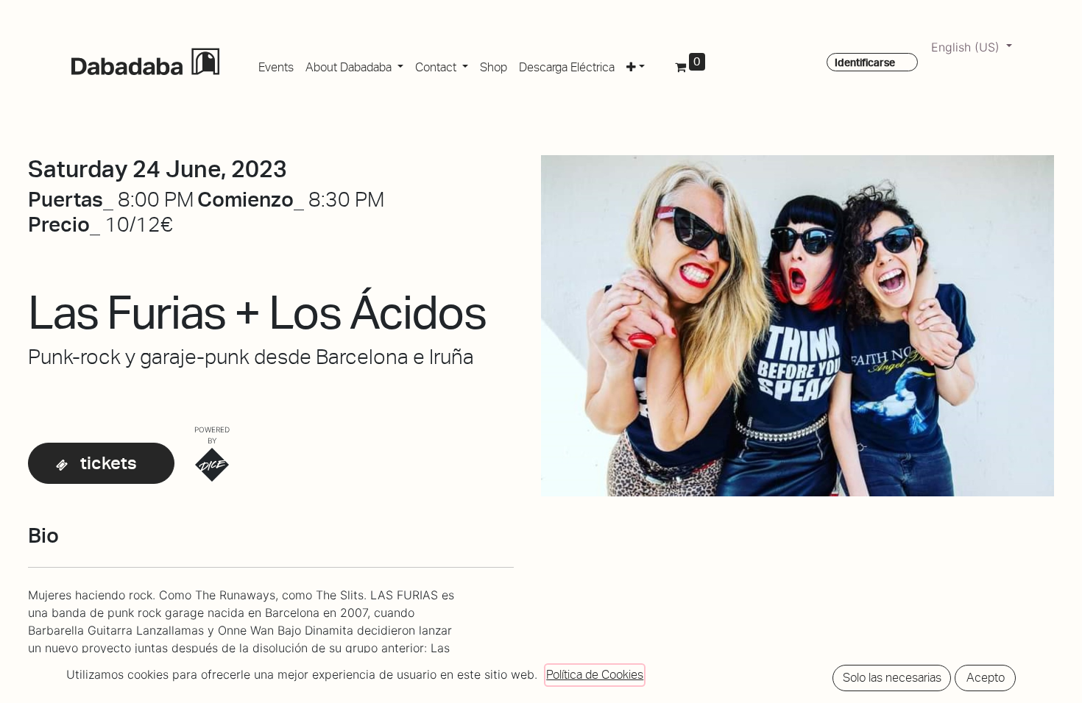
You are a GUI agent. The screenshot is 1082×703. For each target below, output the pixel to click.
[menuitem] (276, 64)
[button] (635, 64)
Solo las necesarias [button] (892, 678)
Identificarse (865, 62)
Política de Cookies (594, 675)
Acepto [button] (985, 678)
